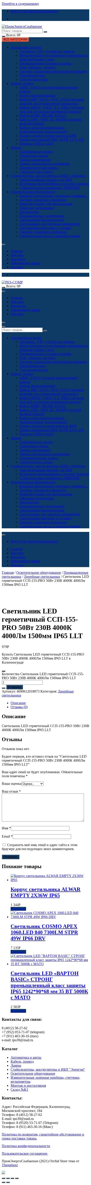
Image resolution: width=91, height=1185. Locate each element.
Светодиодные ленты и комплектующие (49, 236)
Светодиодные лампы (36, 172)
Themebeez (10, 1165)
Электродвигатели (33, 79)
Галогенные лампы (33, 156)
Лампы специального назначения (44, 164)
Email (7, 836)
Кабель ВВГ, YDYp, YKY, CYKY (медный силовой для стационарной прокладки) (51, 101)
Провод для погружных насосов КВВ (47, 135)
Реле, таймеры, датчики (37, 67)
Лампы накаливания (34, 160)
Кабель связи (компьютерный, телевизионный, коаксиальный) (43, 129)
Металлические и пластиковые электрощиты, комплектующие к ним (53, 57)
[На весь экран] (12, 1178)
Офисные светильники (36, 208)
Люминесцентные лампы (38, 168)
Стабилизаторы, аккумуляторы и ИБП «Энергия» (48, 176)
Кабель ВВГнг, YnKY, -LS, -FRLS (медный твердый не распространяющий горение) (51, 109)
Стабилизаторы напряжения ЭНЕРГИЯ (49, 188)
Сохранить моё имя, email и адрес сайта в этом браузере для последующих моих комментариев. (39, 847)
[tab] (50, 703)
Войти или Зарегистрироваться (34, 11)
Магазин (17, 255)
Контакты (18, 259)
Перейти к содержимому (20, 4)
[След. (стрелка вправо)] (8, 1182)
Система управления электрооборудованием (53, 71)
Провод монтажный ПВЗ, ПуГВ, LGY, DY (51, 139)
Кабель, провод (22, 83)
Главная (17, 251)
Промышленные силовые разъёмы (45, 63)
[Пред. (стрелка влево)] (3, 1182)
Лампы (16, 148)
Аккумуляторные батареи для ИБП (45, 180)
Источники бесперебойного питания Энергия (54, 184)
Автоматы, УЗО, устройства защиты (46, 51)
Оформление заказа (25, 263)
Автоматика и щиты (26, 47)
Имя (6, 828)
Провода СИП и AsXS (36, 144)
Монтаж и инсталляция (28, 1085)
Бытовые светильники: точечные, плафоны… (53, 196)
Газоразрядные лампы (36, 152)
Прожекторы (29, 212)
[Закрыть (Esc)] (3, 1178)
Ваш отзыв (11, 791)
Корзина (17, 267)
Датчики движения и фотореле (42, 200)
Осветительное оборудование (33, 192)
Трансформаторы (32, 75)
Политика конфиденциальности (26, 1146)
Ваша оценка (11, 783)
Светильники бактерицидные (41, 220)
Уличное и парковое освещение (43, 232)
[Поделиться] (8, 1178)
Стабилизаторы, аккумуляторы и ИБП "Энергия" (48, 1069)
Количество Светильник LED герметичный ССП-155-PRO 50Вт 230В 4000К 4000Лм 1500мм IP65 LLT (43, 676)
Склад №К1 (19, 1089)
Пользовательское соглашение (25, 1153)
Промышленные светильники (41, 216)
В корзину (14, 687)
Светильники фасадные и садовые (45, 228)
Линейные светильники (42, 576)
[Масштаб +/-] (17, 1178)
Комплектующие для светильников (45, 204)
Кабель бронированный (37, 95)
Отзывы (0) (19, 707)
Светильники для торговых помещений (49, 224)
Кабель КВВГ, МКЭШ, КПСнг (42, 115)
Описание (18, 703)
